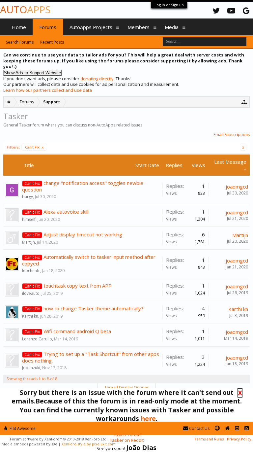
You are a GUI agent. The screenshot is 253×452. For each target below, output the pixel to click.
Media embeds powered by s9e (29, 443)
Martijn (28, 242)
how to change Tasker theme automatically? (93, 308)
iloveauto (31, 293)
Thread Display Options (126, 387)
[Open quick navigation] (244, 102)
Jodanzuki (31, 367)
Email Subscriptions (231, 134)
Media (172, 27)
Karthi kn (30, 316)
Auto (25, 9)
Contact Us (199, 428)
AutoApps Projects (91, 27)
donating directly (97, 79)
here (148, 418)
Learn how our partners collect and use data (47, 90)
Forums (47, 27)
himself (29, 219)
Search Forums (20, 42)
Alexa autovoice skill (65, 211)
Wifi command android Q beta (77, 331)
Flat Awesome (22, 428)
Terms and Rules (209, 438)
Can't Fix (34, 147)
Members (138, 27)
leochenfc (31, 270)
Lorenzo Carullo (37, 339)
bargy (27, 196)
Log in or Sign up (169, 4)
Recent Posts (52, 42)
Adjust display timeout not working (82, 234)
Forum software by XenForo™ (58, 438)
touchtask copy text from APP (77, 285)
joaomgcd (237, 186)
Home (19, 27)
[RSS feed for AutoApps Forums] (246, 428)
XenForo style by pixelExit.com (89, 443)
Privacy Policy (239, 438)
